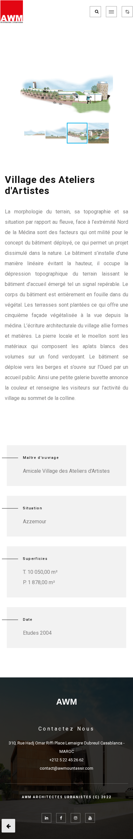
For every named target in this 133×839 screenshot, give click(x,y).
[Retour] (8, 826)
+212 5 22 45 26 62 (66, 759)
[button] (107, 70)
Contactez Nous (66, 729)
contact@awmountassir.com (66, 768)
